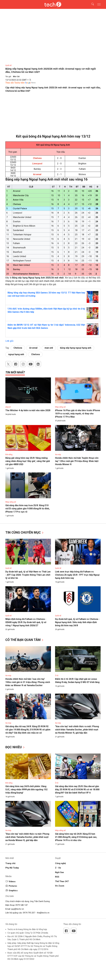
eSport (8, 407)
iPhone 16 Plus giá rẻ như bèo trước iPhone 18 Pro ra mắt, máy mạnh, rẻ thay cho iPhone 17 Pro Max (77, 413)
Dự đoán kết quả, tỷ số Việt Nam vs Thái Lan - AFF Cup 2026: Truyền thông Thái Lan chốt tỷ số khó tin (28, 574)
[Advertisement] (53, 114)
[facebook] (16, 364)
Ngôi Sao (59, 872)
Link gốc (9, 341)
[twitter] (8, 364)
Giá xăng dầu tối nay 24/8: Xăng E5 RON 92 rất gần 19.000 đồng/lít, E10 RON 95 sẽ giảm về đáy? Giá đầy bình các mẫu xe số (27, 729)
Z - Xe (58, 868)
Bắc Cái (16, 76)
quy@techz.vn (17, 909)
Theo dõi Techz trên (14, 82)
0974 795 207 (29, 912)
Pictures (13, 886)
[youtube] (31, 364)
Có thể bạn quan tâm (23, 640)
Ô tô (56, 675)
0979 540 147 (21, 905)
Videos (12, 881)
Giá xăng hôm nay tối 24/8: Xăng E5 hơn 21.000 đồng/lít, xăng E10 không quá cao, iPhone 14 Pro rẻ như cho (76, 837)
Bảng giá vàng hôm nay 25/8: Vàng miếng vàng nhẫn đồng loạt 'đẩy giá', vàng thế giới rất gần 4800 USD (27, 461)
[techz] (53, 4)
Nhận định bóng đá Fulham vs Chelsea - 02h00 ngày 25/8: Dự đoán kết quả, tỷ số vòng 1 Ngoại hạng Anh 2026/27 (25, 622)
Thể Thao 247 (62, 881)
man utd (49, 348)
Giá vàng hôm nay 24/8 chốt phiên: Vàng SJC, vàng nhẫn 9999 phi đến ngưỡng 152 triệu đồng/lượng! (26, 789)
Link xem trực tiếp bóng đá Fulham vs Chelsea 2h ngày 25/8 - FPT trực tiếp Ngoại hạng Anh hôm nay (77, 574)
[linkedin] (38, 364)
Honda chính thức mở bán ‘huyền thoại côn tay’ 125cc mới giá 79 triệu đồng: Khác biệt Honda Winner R (76, 461)
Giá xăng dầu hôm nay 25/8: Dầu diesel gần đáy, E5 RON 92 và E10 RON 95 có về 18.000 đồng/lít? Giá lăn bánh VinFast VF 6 (77, 789)
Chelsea (18, 348)
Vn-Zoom (59, 886)
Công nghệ (60, 863)
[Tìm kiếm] (91, 4)
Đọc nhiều (14, 747)
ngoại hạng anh (16, 354)
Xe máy (58, 454)
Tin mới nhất (15, 372)
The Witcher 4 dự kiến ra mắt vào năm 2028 (27, 410)
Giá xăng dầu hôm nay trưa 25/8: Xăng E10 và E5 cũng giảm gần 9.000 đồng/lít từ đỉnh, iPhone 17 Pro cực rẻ (27, 508)
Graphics (13, 890)
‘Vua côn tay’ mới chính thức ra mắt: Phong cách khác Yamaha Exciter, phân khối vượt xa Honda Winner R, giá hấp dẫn (77, 729)
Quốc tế (8, 65)
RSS (57, 877)
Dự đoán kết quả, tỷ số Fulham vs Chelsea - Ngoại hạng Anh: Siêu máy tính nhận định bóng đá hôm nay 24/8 (77, 622)
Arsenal (33, 348)
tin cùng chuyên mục (23, 532)
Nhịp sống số (60, 407)
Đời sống (8, 454)
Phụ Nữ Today (12, 868)
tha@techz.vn (43, 912)
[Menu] (99, 4)
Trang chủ (10, 863)
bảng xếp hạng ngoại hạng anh (75, 348)
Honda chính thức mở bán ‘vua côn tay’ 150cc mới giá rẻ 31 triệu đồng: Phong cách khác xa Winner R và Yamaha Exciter (27, 682)
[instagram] (23, 364)
